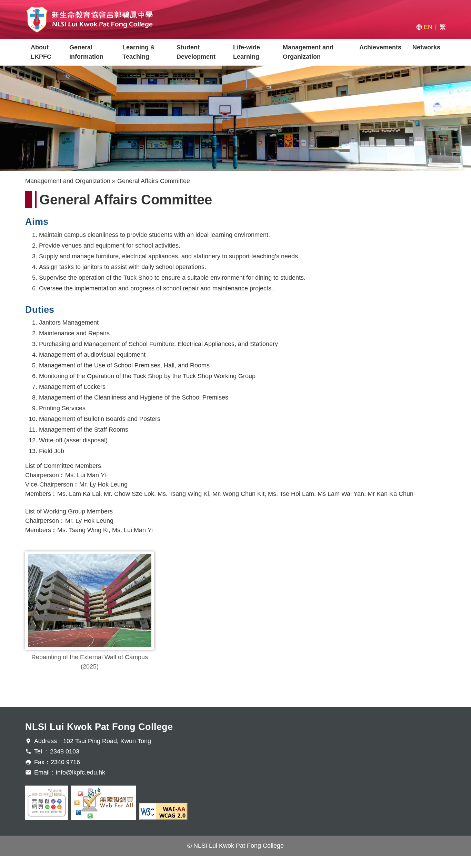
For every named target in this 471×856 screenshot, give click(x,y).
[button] (89, 600)
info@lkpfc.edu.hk (80, 772)
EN (428, 26)
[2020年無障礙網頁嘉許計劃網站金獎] (46, 803)
